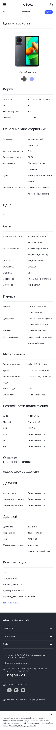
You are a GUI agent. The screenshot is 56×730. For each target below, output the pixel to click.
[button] (4, 4)
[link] (9, 690)
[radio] (24, 77)
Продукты (19, 620)
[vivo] (7, 620)
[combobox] (10, 12)
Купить (49, 12)
